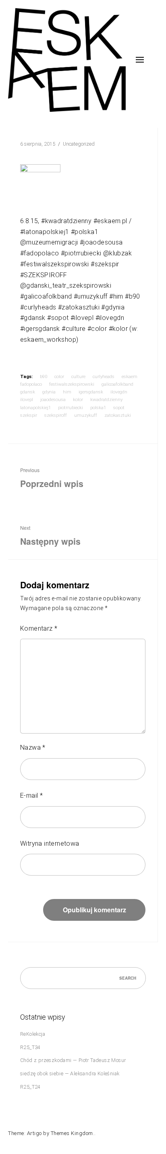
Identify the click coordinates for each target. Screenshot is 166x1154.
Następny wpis (50, 536)
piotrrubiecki (70, 407)
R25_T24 (30, 1087)
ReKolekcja (32, 1034)
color (59, 376)
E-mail (31, 795)
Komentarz (38, 628)
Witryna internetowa (49, 843)
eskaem (129, 376)
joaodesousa (53, 399)
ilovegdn (118, 392)
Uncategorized (79, 144)
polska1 (98, 407)
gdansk (27, 392)
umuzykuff (85, 415)
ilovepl (26, 399)
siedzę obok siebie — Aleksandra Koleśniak (69, 1073)
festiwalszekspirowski (71, 384)
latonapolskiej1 (35, 407)
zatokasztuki (117, 415)
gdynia (49, 392)
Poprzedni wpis (51, 478)
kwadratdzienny (106, 399)
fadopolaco (31, 384)
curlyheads (103, 376)
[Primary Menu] (140, 60)
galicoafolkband (117, 384)
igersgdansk (91, 392)
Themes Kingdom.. (73, 1133)
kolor (78, 399)
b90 (43, 376)
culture (78, 376)
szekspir (28, 415)
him (67, 392)
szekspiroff (55, 415)
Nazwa (33, 747)
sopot (118, 407)
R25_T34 (30, 1047)
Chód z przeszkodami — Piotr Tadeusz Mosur (73, 1060)
